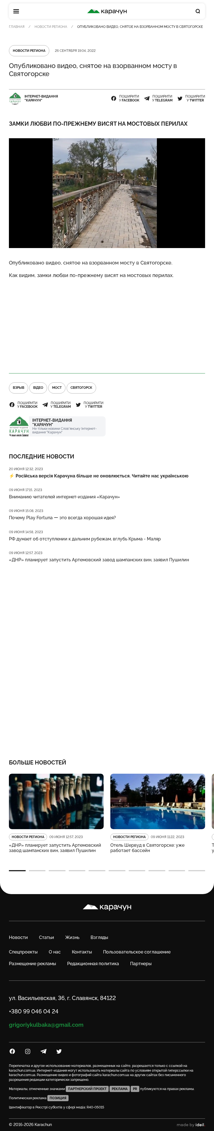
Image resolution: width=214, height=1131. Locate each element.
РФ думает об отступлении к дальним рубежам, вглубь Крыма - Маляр (85, 539)
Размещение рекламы (32, 963)
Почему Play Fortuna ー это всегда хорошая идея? (62, 517)
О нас (55, 952)
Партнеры (141, 963)
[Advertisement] (107, 324)
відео (38, 388)
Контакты (82, 952)
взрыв (18, 388)
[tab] (17, 871)
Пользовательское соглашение (137, 952)
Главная (17, 26)
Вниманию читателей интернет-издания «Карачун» (64, 496)
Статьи (46, 937)
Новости (18, 937)
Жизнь (72, 937)
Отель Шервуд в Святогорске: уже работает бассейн (147, 848)
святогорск (81, 388)
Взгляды (99, 937)
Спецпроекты (23, 952)
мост (57, 388)
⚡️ (98, 476)
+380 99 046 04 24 (34, 1011)
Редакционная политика (93, 963)
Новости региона (51, 26)
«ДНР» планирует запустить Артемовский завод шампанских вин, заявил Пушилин (99, 559)
